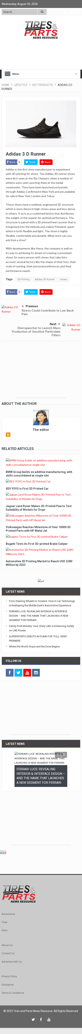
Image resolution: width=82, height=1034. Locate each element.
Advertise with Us (12, 977)
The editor (41, 430)
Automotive (8, 929)
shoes (63, 279)
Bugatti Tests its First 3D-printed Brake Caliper (37, 543)
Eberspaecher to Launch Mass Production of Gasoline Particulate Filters (36, 331)
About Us (7, 960)
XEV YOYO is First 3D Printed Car (27, 488)
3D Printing (23, 279)
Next (53, 324)
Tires (4, 937)
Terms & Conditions (13, 1008)
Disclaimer (8, 1000)
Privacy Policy (9, 991)
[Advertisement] (41, 373)
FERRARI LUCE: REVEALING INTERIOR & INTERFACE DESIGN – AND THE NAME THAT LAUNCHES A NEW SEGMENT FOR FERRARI (38, 616)
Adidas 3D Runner (45, 279)
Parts (4, 945)
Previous (32, 306)
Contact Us (8, 968)
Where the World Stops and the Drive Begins (34, 646)
